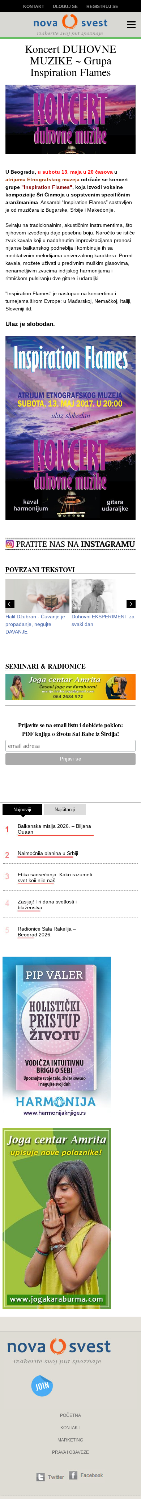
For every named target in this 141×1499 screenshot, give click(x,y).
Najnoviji (22, 809)
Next (131, 604)
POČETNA (70, 1415)
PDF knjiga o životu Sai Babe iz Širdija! (70, 734)
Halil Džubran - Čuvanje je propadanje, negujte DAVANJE (35, 624)
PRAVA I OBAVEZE (70, 1452)
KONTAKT (70, 1427)
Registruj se (102, 6)
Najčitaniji (65, 809)
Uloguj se (65, 6)
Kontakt (33, 6)
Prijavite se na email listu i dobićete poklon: (70, 726)
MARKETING (70, 1440)
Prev (9, 604)
